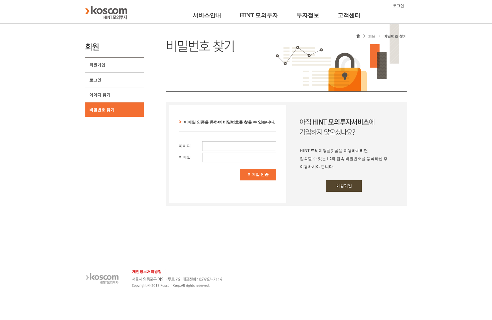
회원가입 (97, 65)
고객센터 (349, 15)
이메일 (185, 157)
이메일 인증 (258, 174)
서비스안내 (207, 15)
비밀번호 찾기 (101, 109)
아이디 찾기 (99, 94)
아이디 (185, 146)
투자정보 (308, 15)
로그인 (95, 80)
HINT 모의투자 (259, 15)
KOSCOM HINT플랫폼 (106, 12)
